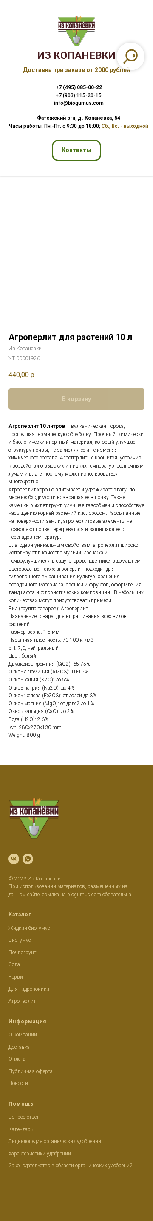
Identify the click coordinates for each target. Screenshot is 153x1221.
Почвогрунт (22, 952)
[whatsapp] (28, 859)
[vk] (13, 859)
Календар (19, 1129)
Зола (14, 964)
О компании (22, 1035)
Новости (18, 1083)
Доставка (19, 1047)
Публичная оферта (30, 1071)
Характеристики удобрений (39, 1154)
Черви (15, 977)
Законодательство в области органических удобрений (70, 1166)
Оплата (17, 1059)
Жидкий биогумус (29, 928)
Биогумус (19, 940)
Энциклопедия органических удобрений (54, 1141)
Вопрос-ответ (23, 1117)
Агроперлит (22, 1001)
